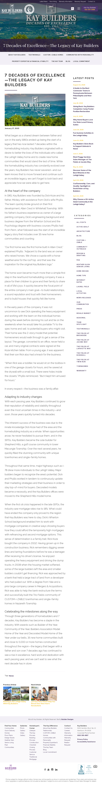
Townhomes (82, 366)
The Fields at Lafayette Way (84, 347)
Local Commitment (81, 61)
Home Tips (81, 275)
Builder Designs (67, 719)
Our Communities (83, 303)
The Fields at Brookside (83, 334)
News (11, 676)
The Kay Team (57, 61)
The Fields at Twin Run (83, 361)
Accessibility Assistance (86, 742)
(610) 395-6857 (82, 735)
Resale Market (84, 313)
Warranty (81, 371)
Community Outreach (82, 248)
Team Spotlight (82, 323)
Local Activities (81, 292)
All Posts (81, 222)
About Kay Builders (17, 55)
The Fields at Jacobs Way (83, 341)
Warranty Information (65, 1)
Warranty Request (80, 1)
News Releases (84, 298)
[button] (72, 8)
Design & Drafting (81, 254)
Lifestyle (32, 730)
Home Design (83, 271)
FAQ (78, 260)
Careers (67, 730)
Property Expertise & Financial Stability (30, 61)
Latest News (44, 1)
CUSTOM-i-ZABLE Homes (53, 55)
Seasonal (81, 318)
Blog (68, 61)
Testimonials (34, 55)
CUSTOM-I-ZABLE (81, 241)
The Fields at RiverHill (83, 354)
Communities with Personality (80, 55)
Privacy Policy (82, 739)
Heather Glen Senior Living (83, 265)
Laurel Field (83, 286)
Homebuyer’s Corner (34, 727)
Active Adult (83, 227)
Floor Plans (9, 735)
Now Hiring (53, 1)
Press (79, 309)
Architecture (83, 231)
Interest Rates (81, 281)
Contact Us (91, 1)
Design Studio (10, 738)
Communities (9, 728)
